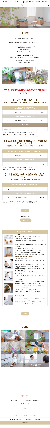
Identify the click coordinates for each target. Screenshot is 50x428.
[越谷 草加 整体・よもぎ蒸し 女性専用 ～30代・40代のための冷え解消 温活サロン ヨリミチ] (25, 395)
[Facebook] (23, 403)
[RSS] (28, 403)
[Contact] (26, 403)
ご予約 (25, 408)
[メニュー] (48, 5)
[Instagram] (21, 403)
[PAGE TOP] (25, 370)
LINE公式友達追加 (37, 419)
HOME (11, 419)
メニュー (23, 419)
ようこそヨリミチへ (17, 419)
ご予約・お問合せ (29, 419)
